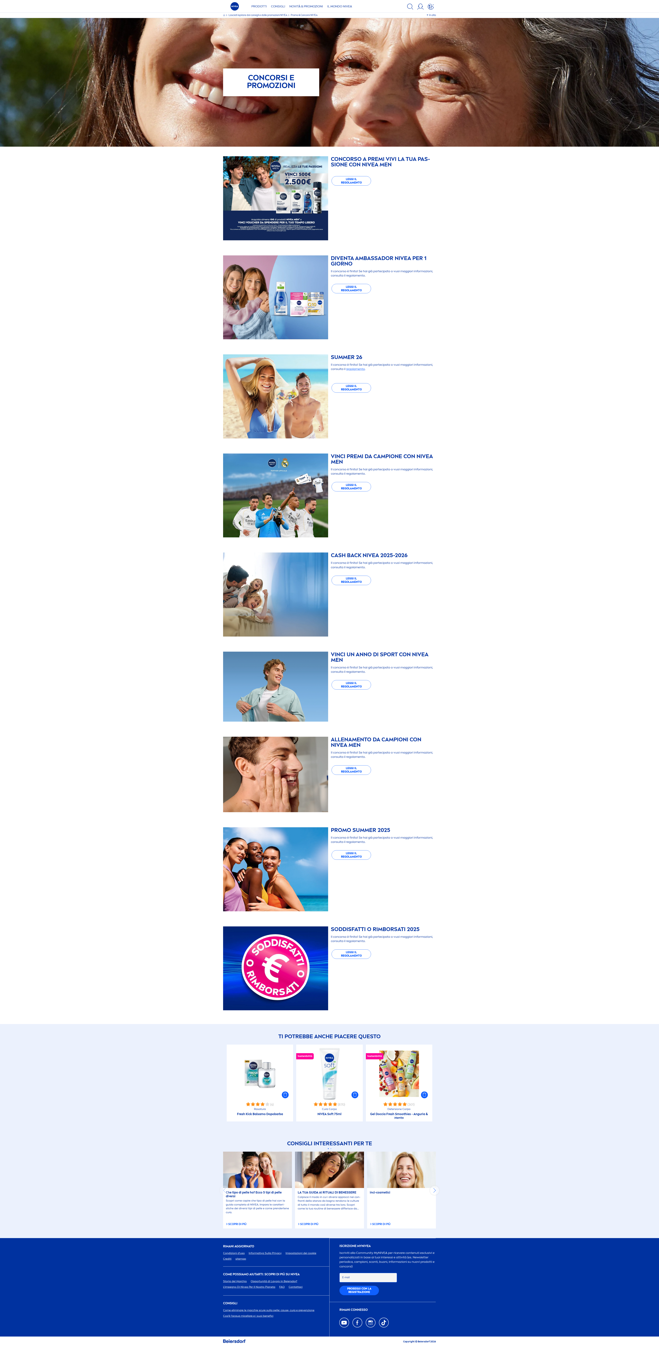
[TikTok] (384, 1322)
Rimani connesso (353, 1310)
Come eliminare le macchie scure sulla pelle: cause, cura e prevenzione (268, 1310)
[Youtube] (344, 1322)
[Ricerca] (410, 7)
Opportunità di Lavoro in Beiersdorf (274, 1281)
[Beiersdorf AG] (234, 1341)
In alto (432, 15)
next (434, 1190)
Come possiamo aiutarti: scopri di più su (261, 1274)
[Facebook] (357, 1322)
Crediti (227, 1258)
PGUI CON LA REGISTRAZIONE (359, 1290)
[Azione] (431, 7)
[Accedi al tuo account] (420, 7)
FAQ (282, 1287)
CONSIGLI (278, 6)
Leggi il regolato (351, 181)
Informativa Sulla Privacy (265, 1253)
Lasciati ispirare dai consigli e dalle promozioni (258, 15)
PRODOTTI (259, 6)
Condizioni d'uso (234, 1253)
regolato (355, 369)
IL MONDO (339, 6)
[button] (285, 1094)
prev (224, 1190)
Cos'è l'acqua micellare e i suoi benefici (248, 1315)
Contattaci (296, 1287)
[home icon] (224, 15)
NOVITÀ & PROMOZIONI (306, 6)
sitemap (240, 1258)
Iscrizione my (355, 1246)
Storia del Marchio (235, 1281)
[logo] (234, 7)
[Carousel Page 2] (330, 1148)
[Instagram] (370, 1322)
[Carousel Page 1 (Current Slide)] (328, 1148)
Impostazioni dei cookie (301, 1253)
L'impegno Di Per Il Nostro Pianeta (249, 1287)
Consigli (230, 1303)
